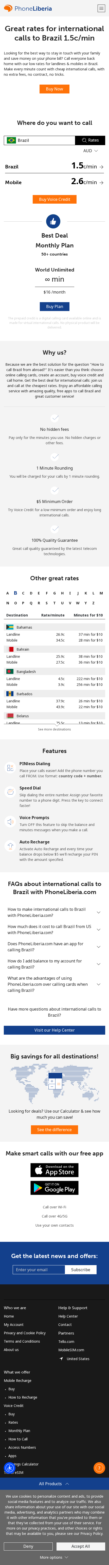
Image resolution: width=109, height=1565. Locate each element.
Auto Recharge (35, 842)
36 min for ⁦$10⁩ (91, 662)
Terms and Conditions (22, 1341)
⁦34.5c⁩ (60, 640)
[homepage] (50, 8)
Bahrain (22, 649)
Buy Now (54, 89)
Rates (13, 1422)
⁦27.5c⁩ (60, 662)
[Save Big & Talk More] (54, 1083)
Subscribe (80, 1269)
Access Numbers (22, 1447)
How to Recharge (22, 1397)
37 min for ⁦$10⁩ (91, 634)
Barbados (24, 693)
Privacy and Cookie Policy (25, 1332)
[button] (101, 8)
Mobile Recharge (17, 1380)
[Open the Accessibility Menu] (9, 1468)
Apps (12, 1455)
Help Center (68, 1316)
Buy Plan (54, 306)
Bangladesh (26, 671)
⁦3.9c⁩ (61, 684)
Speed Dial (30, 788)
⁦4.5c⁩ (61, 678)
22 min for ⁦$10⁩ (91, 706)
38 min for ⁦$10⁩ (91, 656)
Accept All (80, 1546)
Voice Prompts (34, 817)
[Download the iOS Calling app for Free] (54, 1169)
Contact (65, 1324)
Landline (13, 634)
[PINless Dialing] (10, 767)
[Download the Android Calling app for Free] (54, 1187)
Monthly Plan (19, 1430)
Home (9, 1316)
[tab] (8, 593)
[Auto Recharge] (10, 845)
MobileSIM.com (71, 1349)
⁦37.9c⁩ (60, 701)
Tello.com (66, 1341)
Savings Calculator (23, 1464)
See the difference (54, 1129)
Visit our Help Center (54, 1030)
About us (11, 1349)
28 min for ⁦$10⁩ (91, 640)
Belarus (22, 715)
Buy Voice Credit (54, 199)
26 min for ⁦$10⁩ (91, 701)
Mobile (11, 640)
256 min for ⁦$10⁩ (90, 684)
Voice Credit (14, 1405)
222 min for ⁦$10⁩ (90, 678)
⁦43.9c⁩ (60, 706)
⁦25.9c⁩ (60, 656)
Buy (11, 1388)
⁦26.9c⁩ (60, 634)
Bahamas (24, 627)
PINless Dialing (35, 763)
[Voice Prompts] (10, 821)
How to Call (18, 1439)
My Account (14, 1324)
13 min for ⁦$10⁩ (91, 723)
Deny (28, 1546)
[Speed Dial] (10, 791)
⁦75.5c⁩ (60, 723)
